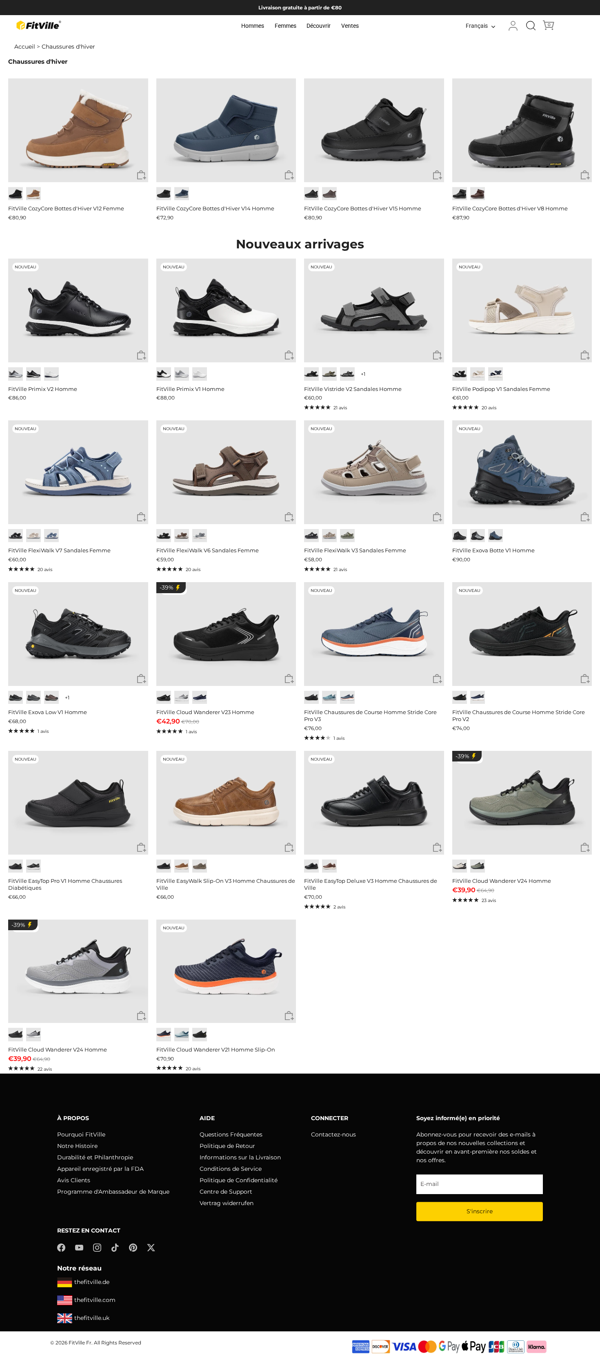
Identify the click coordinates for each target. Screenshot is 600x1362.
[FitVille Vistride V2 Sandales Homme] (374, 310)
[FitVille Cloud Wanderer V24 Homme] (522, 803)
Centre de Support (226, 1191)
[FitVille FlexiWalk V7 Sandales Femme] (78, 472)
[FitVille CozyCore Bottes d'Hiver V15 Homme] (374, 130)
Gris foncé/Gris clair (33, 697)
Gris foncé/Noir (15, 697)
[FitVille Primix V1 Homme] (226, 310)
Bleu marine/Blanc (477, 697)
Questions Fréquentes (231, 1134)
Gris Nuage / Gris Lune (181, 374)
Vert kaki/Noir (477, 866)
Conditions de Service (231, 1168)
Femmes (285, 25)
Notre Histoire (77, 1146)
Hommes (252, 25)
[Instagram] (97, 1247)
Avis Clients (73, 1180)
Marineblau (495, 374)
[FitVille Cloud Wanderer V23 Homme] (226, 634)
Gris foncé (33, 866)
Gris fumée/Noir (477, 536)
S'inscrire (480, 1211)
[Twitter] (151, 1247)
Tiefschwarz (163, 536)
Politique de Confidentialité (239, 1180)
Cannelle (329, 866)
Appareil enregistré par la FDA (100, 1168)
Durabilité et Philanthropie (95, 1157)
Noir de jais (163, 194)
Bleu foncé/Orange (347, 697)
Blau (51, 536)
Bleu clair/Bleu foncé (329, 697)
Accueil (24, 46)
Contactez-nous (333, 1134)
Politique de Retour (227, 1146)
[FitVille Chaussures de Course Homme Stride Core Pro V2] (522, 634)
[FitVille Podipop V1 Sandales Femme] (522, 310)
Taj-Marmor (477, 374)
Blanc (51, 374)
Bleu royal (199, 697)
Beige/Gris (459, 866)
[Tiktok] (115, 1247)
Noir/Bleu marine (495, 536)
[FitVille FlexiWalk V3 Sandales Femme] (374, 472)
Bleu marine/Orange (163, 1034)
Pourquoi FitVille (81, 1134)
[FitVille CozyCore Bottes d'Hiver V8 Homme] (522, 130)
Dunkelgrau (347, 374)
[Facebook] (61, 1247)
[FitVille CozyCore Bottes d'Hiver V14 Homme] (226, 130)
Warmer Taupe (329, 536)
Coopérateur (33, 194)
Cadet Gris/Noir (33, 1034)
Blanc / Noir (163, 374)
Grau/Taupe (347, 536)
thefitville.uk (91, 1318)
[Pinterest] (133, 1247)
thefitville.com (95, 1300)
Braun (181, 536)
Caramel (181, 866)
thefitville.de (91, 1282)
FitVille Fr (80, 1343)
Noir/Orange (459, 697)
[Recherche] (531, 26)
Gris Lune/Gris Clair (181, 697)
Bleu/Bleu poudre (181, 1034)
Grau (199, 536)
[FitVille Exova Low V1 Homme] (78, 634)
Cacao (477, 194)
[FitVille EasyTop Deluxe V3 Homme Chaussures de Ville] (374, 803)
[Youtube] (79, 1247)
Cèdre (199, 866)
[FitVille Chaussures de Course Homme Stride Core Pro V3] (374, 634)
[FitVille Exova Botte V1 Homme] (522, 472)
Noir (15, 194)
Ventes (350, 25)
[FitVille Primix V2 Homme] (78, 310)
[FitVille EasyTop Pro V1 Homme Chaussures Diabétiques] (78, 803)
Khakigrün (329, 374)
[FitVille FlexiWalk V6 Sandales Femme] (226, 472)
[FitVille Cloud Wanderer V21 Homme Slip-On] (226, 971)
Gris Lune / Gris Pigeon (15, 374)
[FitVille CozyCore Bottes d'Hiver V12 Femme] (78, 130)
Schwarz (311, 374)
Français (477, 25)
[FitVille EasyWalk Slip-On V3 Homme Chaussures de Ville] (226, 803)
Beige (33, 536)
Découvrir (319, 25)
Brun (329, 194)
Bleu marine (181, 194)
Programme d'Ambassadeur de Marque (113, 1191)
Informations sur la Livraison (240, 1157)
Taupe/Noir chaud (51, 697)
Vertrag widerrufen (226, 1203)
